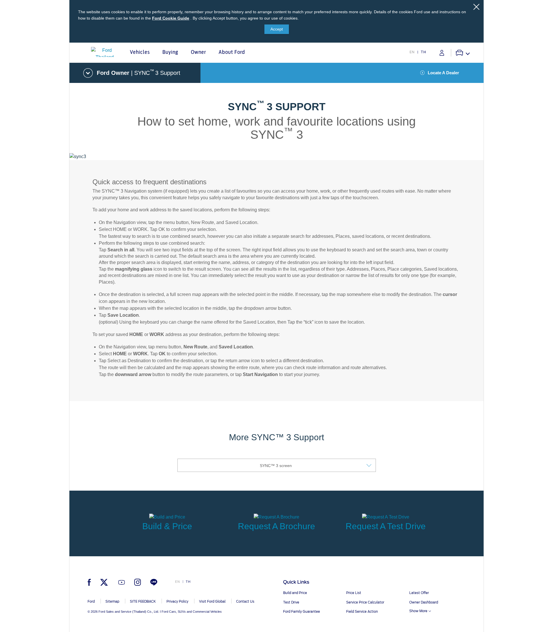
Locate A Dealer (443, 72)
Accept (276, 29)
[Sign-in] (441, 53)
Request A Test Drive (386, 526)
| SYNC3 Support (138, 72)
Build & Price (167, 526)
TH (423, 52)
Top (489, 604)
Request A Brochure (276, 526)
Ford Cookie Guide (170, 18)
